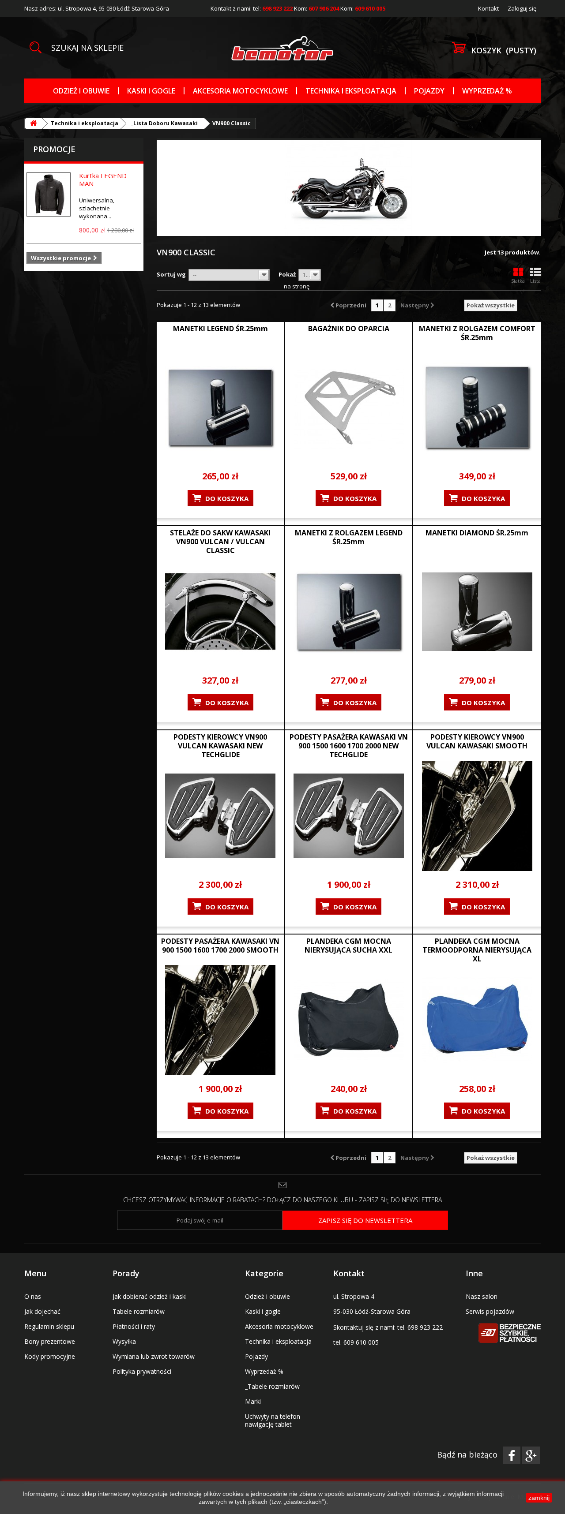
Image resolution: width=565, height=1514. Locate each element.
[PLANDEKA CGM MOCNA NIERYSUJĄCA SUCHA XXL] (349, 1020)
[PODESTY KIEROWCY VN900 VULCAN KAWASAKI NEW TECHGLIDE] (220, 816)
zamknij (539, 1497)
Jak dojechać (42, 1311)
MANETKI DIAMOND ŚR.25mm (477, 532)
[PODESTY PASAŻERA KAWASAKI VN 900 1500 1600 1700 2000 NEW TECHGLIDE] (349, 816)
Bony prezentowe (49, 1341)
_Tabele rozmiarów (272, 1386)
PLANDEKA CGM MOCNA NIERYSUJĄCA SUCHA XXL (348, 945)
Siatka (518, 280)
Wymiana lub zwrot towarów (154, 1356)
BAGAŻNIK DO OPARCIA (348, 328)
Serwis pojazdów (490, 1311)
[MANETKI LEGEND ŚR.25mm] (220, 407)
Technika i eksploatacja (350, 91)
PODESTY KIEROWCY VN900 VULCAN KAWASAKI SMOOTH (476, 741)
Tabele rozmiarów (139, 1311)
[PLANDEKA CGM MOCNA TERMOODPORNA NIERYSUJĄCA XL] (477, 1020)
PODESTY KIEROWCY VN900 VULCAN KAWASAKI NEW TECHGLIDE (220, 746)
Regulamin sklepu (49, 1326)
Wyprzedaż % (487, 91)
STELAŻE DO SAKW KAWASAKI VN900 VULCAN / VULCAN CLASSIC (220, 541)
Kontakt (488, 8)
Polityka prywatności (142, 1371)
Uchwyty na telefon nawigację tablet (272, 1420)
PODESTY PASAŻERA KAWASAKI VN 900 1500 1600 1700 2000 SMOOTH (220, 945)
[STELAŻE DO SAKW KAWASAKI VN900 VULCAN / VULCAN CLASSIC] (220, 612)
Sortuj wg (171, 274)
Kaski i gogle (151, 91)
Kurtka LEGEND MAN (103, 179)
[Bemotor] (282, 48)
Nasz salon (481, 1296)
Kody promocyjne (49, 1356)
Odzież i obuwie (81, 91)
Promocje (54, 149)
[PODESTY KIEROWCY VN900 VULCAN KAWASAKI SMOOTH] (477, 816)
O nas (32, 1296)
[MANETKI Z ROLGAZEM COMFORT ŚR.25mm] (477, 407)
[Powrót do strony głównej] (33, 123)
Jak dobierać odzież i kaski (150, 1296)
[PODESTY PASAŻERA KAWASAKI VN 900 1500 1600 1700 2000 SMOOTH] (220, 1020)
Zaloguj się (522, 8)
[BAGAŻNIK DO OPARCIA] (349, 407)
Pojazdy (429, 91)
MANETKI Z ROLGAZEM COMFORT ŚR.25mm (477, 333)
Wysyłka (124, 1341)
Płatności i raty (134, 1326)
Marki (253, 1401)
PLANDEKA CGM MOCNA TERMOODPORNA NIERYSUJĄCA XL (476, 950)
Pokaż (287, 274)
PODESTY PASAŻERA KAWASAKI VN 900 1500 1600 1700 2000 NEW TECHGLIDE (349, 746)
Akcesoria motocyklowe (240, 91)
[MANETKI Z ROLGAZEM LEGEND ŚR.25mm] (349, 612)
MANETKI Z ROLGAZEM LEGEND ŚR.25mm (349, 537)
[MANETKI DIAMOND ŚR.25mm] (477, 612)
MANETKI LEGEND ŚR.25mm (220, 328)
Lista (535, 280)
